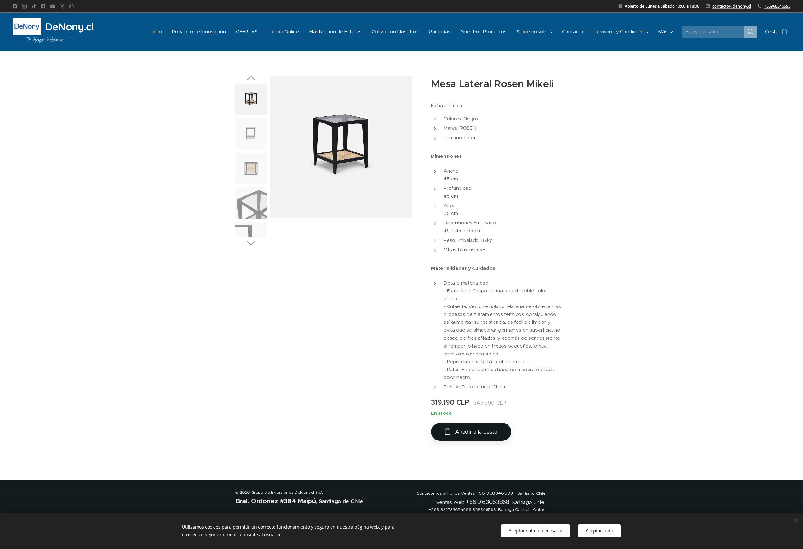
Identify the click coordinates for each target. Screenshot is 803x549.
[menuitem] (158, 32)
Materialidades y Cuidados (463, 268)
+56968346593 (777, 6)
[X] (62, 6)
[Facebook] (15, 6)
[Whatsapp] (71, 6)
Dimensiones (446, 156)
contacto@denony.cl (731, 6)
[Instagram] (24, 6)
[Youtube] (52, 6)
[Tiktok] (34, 6)
